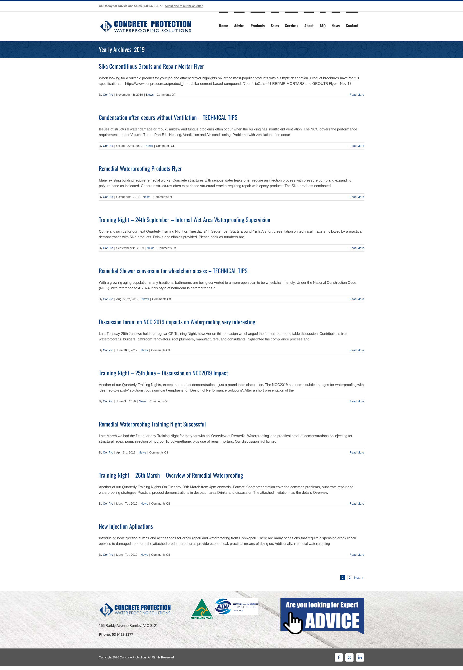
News (150, 94)
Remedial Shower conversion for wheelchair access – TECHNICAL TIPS (173, 270)
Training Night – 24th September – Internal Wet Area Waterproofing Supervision (184, 219)
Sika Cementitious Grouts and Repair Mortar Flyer (151, 66)
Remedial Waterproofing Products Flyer (140, 168)
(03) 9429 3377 (153, 6)
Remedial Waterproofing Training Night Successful (152, 424)
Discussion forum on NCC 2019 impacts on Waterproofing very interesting (177, 321)
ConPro (108, 94)
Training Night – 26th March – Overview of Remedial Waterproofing (171, 475)
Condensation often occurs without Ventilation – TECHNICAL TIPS (168, 117)
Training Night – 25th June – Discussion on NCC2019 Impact (163, 372)
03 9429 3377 (122, 634)
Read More (356, 94)
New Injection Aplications (126, 526)
